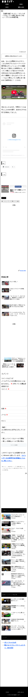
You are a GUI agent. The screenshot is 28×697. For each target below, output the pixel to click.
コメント (5, 389)
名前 (3, 408)
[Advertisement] (14, 33)
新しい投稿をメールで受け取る (13, 441)
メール (4, 415)
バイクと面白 (16, 201)
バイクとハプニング (7, 201)
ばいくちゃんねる (10, 642)
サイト (3, 421)
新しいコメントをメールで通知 (13, 438)
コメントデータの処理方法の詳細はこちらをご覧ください (13, 458)
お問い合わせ (21, 692)
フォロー (19, 186)
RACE (4, 197)
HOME (7, 692)
